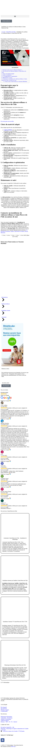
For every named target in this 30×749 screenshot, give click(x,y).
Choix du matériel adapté (8, 73)
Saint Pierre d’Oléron (19, 231)
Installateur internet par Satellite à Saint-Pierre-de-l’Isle (15, 580)
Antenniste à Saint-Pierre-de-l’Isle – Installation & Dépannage (15, 538)
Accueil (3, 31)
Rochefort (7, 231)
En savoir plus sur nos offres (7, 121)
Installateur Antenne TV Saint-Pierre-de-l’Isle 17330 (15, 621)
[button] (15, 16)
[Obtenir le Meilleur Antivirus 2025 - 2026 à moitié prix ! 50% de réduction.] (12, 366)
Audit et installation (7, 75)
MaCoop (13, 746)
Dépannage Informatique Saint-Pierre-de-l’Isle (15, 665)
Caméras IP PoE (8, 130)
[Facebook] (2, 740)
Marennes (3, 232)
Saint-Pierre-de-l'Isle (11, 31)
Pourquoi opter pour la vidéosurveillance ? (12, 69)
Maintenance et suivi (7, 77)
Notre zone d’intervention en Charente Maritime (15, 81)
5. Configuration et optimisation (9, 76)
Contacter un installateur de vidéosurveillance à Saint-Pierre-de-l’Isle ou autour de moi (14, 79)
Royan (26, 231)
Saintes (12, 231)
